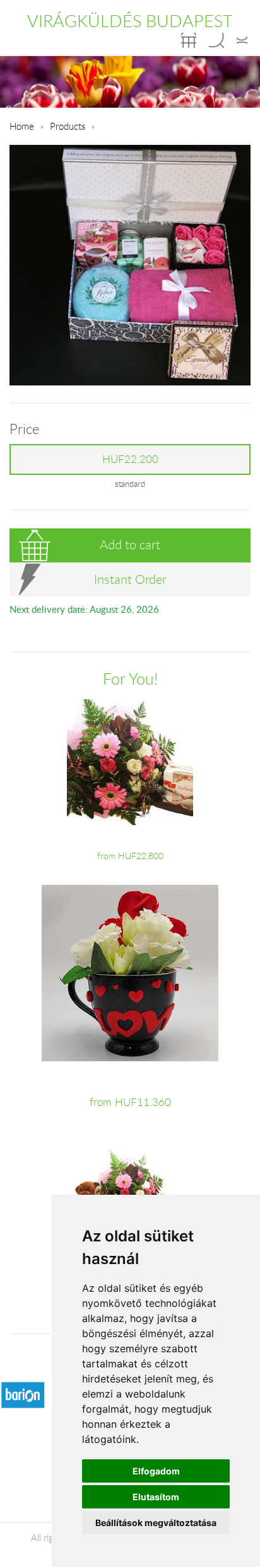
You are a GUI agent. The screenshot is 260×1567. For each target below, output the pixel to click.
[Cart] (188, 40)
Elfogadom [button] (156, 1471)
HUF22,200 (130, 459)
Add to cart (130, 544)
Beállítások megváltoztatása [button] (155, 1522)
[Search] (216, 40)
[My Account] (242, 40)
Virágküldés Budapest (130, 20)
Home (21, 126)
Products (67, 126)
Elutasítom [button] (156, 1496)
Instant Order (130, 579)
